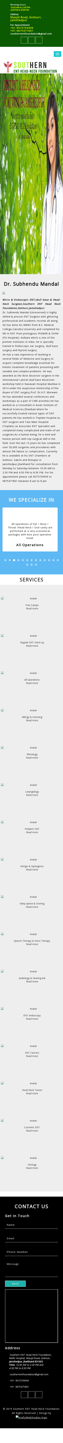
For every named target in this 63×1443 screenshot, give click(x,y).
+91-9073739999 (21, 27)
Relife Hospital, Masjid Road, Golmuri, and (29, 1363)
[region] (31, 173)
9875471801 (10, 481)
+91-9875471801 (21, 30)
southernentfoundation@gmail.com (31, 33)
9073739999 (40, 476)
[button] (15, 1284)
